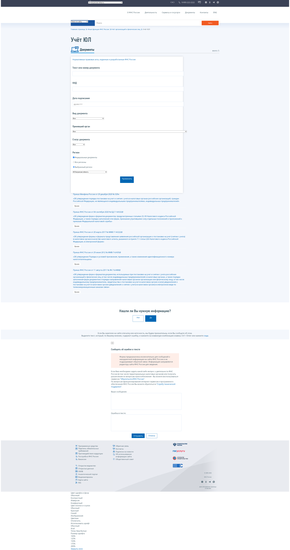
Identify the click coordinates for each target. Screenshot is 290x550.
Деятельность (151, 12)
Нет (138, 317)
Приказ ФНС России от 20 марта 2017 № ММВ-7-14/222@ (129, 237)
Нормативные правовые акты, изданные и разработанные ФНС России (104, 59)
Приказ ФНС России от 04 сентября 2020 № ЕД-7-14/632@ (127, 217)
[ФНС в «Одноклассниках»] (209, 2)
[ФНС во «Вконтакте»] (206, 2)
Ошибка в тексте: (118, 413)
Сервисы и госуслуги (171, 12)
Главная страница (78, 29)
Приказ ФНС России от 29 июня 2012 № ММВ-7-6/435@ (123, 256)
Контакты (204, 12)
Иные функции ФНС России (98, 29)
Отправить (138, 436)
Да (151, 317)
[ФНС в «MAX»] (217, 2)
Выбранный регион (83, 167)
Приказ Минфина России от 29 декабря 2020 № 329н (126, 197)
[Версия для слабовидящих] (173, 2)
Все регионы (80, 162)
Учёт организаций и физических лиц (125, 29)
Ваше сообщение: (119, 391)
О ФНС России (133, 12)
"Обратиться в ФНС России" (132, 379)
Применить (127, 178)
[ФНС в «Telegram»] (213, 2)
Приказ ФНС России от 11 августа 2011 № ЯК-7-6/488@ (128, 278)
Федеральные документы (86, 157)
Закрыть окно (77, 549)
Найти (210, 23)
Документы (190, 12)
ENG (215, 12)
